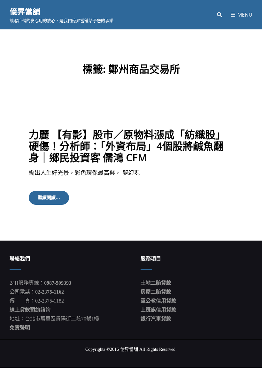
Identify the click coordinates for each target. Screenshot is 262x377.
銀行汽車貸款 (156, 318)
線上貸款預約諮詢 (30, 309)
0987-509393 (57, 283)
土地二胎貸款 (156, 283)
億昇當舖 (25, 11)
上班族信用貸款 (158, 309)
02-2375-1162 (49, 292)
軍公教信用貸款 (158, 301)
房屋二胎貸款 (156, 292)
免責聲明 (20, 327)
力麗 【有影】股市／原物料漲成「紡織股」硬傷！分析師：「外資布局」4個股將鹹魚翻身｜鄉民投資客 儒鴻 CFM (127, 145)
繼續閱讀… (53, 200)
